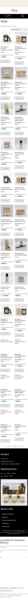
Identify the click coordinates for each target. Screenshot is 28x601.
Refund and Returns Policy (9, 520)
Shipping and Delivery (7, 514)
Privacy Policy (5, 526)
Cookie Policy (5, 523)
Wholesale (4, 517)
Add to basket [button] (5, 61)
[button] (22, 16)
